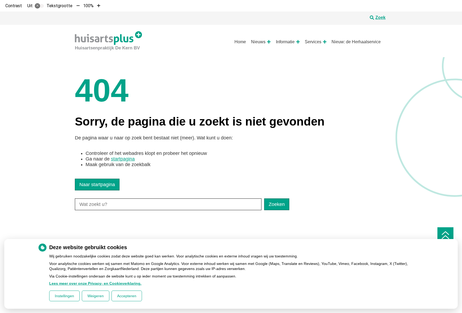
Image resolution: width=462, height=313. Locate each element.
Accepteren (126, 296)
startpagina (123, 159)
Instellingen (64, 296)
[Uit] (39, 6)
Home (240, 42)
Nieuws (258, 42)
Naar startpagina (97, 184)
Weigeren (95, 296)
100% (88, 5)
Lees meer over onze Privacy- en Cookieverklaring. (95, 283)
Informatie (285, 42)
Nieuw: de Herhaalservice (356, 42)
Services (313, 42)
